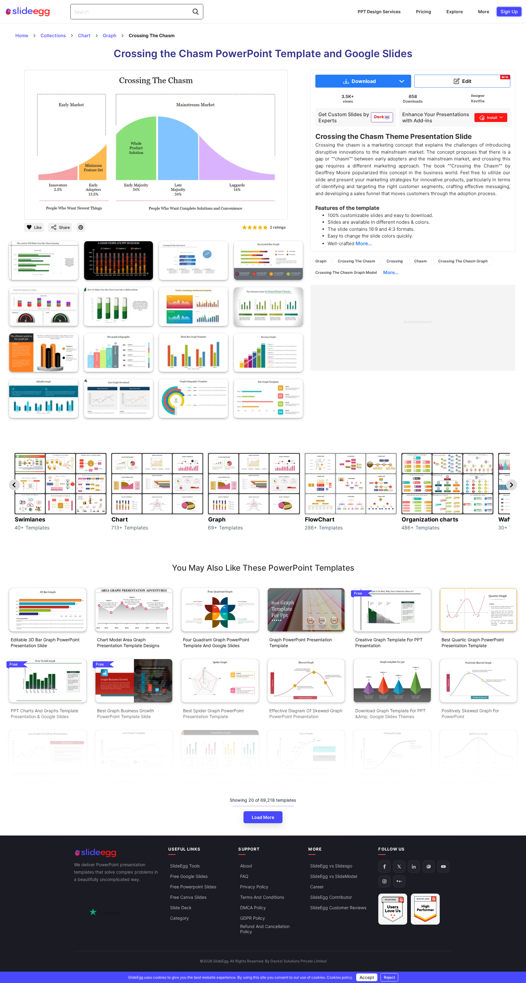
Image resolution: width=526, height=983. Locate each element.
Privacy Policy (254, 886)
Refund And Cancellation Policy (265, 929)
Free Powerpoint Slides (193, 886)
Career (317, 886)
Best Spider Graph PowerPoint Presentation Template (213, 713)
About (246, 865)
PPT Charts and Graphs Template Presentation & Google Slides (44, 713)
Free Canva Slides (188, 897)
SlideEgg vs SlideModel (333, 876)
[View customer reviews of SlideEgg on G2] (425, 909)
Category (179, 918)
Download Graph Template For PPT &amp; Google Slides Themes (390, 713)
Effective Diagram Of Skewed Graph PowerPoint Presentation (305, 713)
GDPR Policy (252, 918)
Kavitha (478, 101)
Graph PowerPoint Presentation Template (300, 642)
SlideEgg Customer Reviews (338, 907)
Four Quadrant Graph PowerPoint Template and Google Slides (216, 642)
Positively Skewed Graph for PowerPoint (470, 713)
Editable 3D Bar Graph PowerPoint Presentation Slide (45, 642)
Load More (263, 817)
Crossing (395, 261)
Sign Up (509, 11)
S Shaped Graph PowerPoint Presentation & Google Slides (384, 784)
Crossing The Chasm (356, 261)
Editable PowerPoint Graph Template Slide (220, 784)
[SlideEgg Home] (117, 852)
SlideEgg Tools (185, 865)
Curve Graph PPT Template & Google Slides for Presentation (299, 784)
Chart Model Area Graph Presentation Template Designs (128, 642)
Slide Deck (181, 907)
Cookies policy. (340, 977)
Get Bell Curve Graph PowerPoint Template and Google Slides (475, 784)
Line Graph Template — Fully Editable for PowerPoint (126, 784)
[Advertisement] (412, 328)
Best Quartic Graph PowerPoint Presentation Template (473, 642)
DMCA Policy (253, 907)
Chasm (420, 261)
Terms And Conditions (262, 897)
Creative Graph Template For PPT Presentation (389, 642)
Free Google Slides (189, 876)
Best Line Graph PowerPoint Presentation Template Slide (39, 784)
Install (492, 117)
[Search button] (195, 11)
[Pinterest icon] (80, 227)
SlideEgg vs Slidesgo (331, 865)
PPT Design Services (379, 11)
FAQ (244, 876)
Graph (320, 261)
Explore (454, 11)
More (483, 11)
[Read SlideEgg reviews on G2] (392, 909)
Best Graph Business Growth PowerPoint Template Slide (125, 713)
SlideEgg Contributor (331, 897)
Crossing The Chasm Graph (463, 261)
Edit (485, 80)
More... (391, 272)
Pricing (423, 11)
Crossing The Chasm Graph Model (346, 272)
